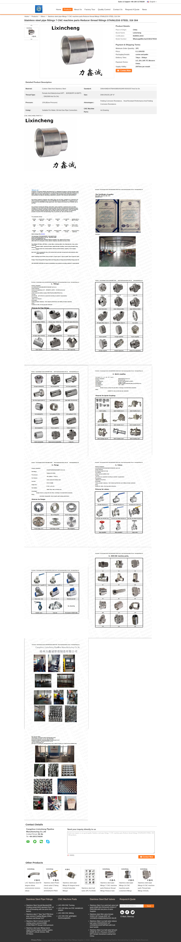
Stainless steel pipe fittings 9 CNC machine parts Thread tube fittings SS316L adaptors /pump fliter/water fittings (146, 889)
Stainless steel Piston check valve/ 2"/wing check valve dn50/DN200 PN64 (51, 887)
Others (43, 16)
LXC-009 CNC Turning (66, 905)
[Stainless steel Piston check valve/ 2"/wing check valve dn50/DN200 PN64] (52, 874)
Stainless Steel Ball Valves (102, 899)
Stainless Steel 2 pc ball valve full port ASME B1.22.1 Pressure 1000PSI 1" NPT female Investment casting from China (103, 933)
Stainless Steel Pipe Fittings (39, 899)
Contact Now (120, 70)
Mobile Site (125, 920)
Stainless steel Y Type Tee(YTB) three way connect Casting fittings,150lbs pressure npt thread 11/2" (39, 916)
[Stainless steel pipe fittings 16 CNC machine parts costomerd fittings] (127, 874)
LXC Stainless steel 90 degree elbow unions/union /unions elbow (33, 887)
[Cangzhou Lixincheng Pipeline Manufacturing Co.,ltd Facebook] (127, 913)
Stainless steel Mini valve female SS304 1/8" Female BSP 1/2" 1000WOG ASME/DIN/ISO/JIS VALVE (103, 916)
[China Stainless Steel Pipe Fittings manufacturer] (39, 9)
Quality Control (104, 9)
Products (67, 9)
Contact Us (117, 9)
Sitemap (130, 916)
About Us (78, 9)
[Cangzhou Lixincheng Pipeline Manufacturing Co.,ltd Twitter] (133, 913)
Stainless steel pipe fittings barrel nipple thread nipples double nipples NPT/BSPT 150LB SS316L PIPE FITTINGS (39, 931)
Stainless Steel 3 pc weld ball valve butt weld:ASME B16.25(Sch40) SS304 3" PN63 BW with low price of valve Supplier (104, 908)
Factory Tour (90, 9)
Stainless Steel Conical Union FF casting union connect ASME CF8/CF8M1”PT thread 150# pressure (39, 923)
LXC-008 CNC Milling (66, 913)
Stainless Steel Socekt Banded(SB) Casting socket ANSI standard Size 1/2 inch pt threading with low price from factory (40, 908)
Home (58, 9)
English (152, 2)
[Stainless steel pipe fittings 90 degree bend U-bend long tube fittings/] (71, 874)
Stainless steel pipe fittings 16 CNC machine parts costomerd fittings (126, 887)
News (144, 9)
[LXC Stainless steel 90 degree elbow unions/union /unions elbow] (33, 874)
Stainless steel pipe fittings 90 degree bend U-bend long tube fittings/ (71, 887)
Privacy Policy (36, 940)
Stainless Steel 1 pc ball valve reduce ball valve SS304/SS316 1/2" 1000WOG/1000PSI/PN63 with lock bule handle (103, 924)
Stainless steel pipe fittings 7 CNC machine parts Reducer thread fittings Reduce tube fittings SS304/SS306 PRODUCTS (108, 889)
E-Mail (123, 916)
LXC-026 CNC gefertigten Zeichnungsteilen (67, 917)
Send (149, 906)
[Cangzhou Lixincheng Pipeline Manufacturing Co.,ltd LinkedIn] (122, 913)
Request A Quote (132, 9)
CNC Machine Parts (67, 899)
